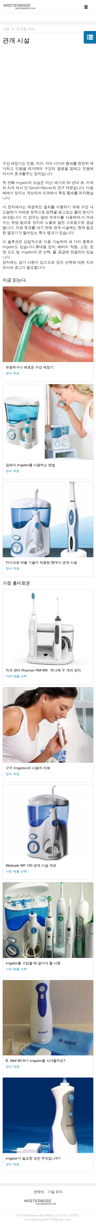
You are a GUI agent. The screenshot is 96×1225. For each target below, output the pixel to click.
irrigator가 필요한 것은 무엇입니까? (33, 1158)
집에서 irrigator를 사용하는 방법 (30, 465)
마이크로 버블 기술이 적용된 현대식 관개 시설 (41, 562)
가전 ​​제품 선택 (16, 676)
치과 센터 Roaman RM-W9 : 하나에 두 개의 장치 (43, 670)
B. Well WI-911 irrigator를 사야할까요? (35, 1061)
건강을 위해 (25, 29)
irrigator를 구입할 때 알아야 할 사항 (33, 963)
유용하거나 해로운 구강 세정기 (29, 367)
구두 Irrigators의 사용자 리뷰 (28, 768)
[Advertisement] (48, 96)
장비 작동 (12, 373)
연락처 (39, 1191)
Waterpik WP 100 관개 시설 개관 (31, 865)
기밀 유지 (55, 1191)
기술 (5, 29)
